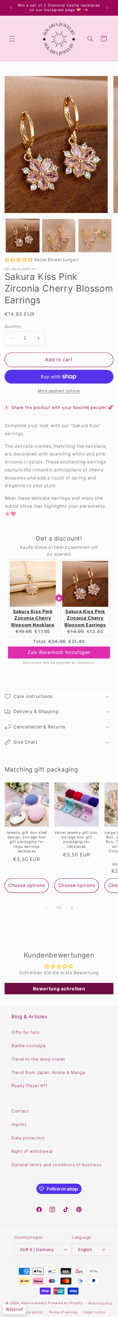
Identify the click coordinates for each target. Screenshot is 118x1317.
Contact (19, 1111)
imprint (18, 1124)
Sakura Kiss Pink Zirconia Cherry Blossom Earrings (85, 618)
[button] (12, 38)
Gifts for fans (25, 1032)
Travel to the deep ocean (38, 1059)
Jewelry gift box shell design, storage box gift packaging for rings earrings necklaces (26, 841)
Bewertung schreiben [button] (59, 988)
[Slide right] (72, 908)
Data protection (28, 1138)
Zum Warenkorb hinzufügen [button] (59, 652)
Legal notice (94, 1312)
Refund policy (100, 1303)
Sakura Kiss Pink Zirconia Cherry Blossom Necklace (32, 618)
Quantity (13, 326)
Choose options (26, 885)
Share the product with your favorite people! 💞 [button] (62, 407)
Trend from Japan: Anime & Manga (48, 1072)
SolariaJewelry (34, 1303)
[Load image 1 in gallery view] (22, 235)
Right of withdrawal (31, 1151)
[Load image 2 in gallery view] (58, 235)
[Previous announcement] (11, 7)
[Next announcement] (107, 7)
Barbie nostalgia (28, 1045)
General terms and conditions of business (56, 1164)
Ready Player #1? (29, 1085)
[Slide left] (46, 908)
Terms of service (63, 1312)
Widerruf (14, 1309)
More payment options (59, 391)
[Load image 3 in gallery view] (95, 235)
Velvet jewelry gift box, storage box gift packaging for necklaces (76, 839)
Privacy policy (31, 1312)
